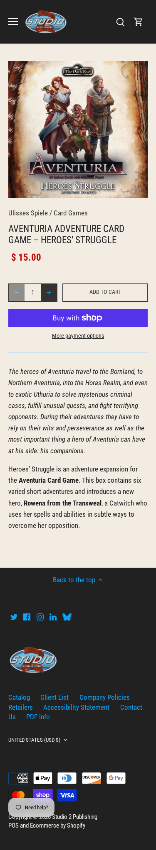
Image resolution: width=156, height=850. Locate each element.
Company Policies (104, 697)
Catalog (19, 697)
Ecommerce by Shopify (57, 825)
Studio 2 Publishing (74, 817)
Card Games (71, 213)
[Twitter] (13, 617)
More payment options (78, 336)
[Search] (120, 21)
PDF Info (38, 717)
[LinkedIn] (53, 617)
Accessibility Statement (76, 707)
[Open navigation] (13, 21)
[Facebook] (26, 617)
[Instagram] (40, 617)
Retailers (20, 707)
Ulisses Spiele (28, 213)
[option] (78, 129)
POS (13, 825)
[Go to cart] (139, 21)
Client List (54, 697)
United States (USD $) (34, 740)
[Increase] (49, 292)
